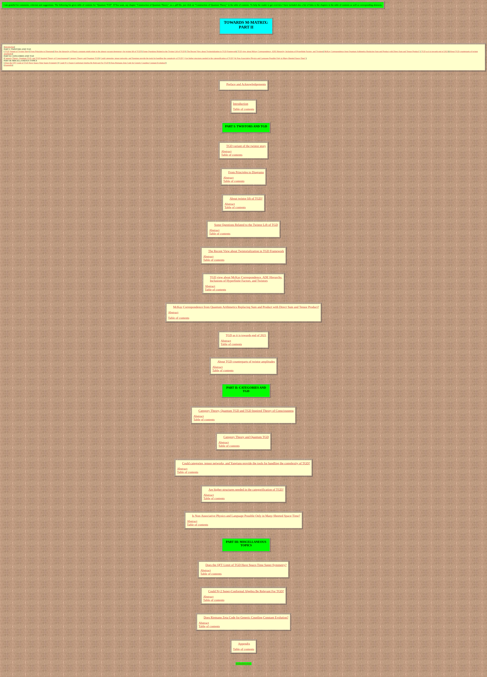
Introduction (9, 47)
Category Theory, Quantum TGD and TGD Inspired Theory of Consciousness (246, 410)
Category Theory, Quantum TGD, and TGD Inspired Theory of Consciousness (36, 58)
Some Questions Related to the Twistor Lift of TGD (246, 224)
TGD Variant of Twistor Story (16, 51)
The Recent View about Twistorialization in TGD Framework (211, 51)
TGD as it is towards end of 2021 (434, 51)
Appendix (8, 65)
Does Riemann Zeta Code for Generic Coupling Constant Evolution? (138, 63)
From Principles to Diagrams (41, 51)
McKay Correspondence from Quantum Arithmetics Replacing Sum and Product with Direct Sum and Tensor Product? (372, 51)
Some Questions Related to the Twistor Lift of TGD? (164, 51)
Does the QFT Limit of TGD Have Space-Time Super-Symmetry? (31, 63)
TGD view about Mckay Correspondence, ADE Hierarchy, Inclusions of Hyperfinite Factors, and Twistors (280, 51)
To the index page (243, 664)
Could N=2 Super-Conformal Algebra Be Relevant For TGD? (84, 63)
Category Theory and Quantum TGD (84, 58)
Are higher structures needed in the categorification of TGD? (246, 489)
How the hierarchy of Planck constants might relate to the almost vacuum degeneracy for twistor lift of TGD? (98, 51)
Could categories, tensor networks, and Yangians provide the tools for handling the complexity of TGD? (246, 463)
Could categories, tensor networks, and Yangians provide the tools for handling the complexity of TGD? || (142, 58)
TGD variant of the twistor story (246, 146)
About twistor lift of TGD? (246, 198)
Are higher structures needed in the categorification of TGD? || (210, 58)
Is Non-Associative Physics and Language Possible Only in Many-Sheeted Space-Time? (270, 58)
